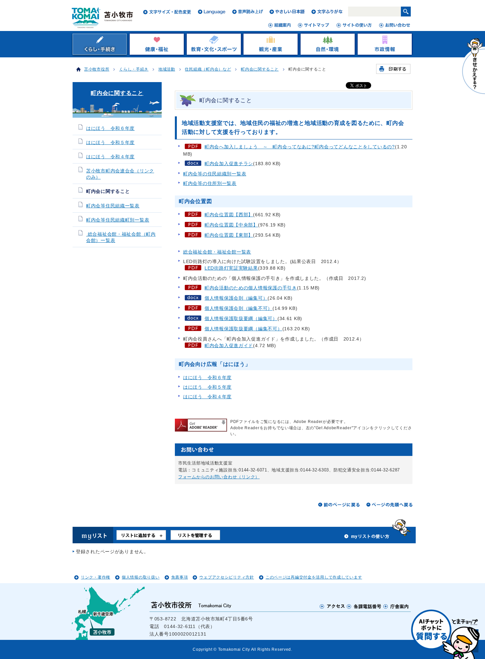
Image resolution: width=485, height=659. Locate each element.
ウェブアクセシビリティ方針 (226, 577)
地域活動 (166, 69)
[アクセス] (332, 606)
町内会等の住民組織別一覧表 (214, 173)
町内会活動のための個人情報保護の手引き (251, 287)
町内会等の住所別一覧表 (210, 183)
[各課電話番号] (364, 606)
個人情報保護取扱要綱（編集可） (241, 318)
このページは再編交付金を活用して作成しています (314, 577)
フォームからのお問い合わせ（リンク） (219, 476)
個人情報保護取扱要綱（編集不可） (243, 328)
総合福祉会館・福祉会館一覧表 (217, 252)
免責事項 (179, 577)
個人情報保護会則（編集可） (236, 298)
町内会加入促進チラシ (229, 163)
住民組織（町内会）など (208, 69)
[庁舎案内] (396, 606)
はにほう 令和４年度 (207, 396)
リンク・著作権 (95, 577)
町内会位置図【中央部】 (231, 224)
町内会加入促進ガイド (229, 345)
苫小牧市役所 (96, 69)
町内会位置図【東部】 (229, 235)
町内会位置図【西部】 (229, 214)
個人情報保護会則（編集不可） (239, 308)
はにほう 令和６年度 (207, 377)
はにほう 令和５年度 (207, 387)
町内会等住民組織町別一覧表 (117, 220)
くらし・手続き (133, 69)
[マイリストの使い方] (367, 538)
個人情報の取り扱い (140, 577)
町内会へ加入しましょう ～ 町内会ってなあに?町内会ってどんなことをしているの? (300, 146)
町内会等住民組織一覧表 (113, 205)
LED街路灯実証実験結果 (231, 268)
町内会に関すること (259, 69)
